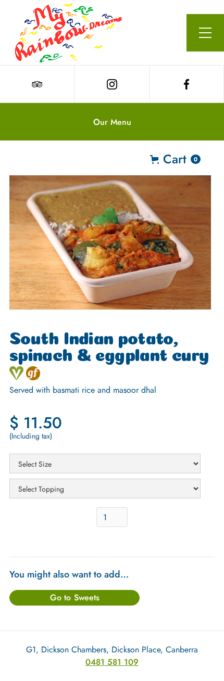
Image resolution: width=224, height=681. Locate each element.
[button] (205, 33)
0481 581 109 (112, 662)
